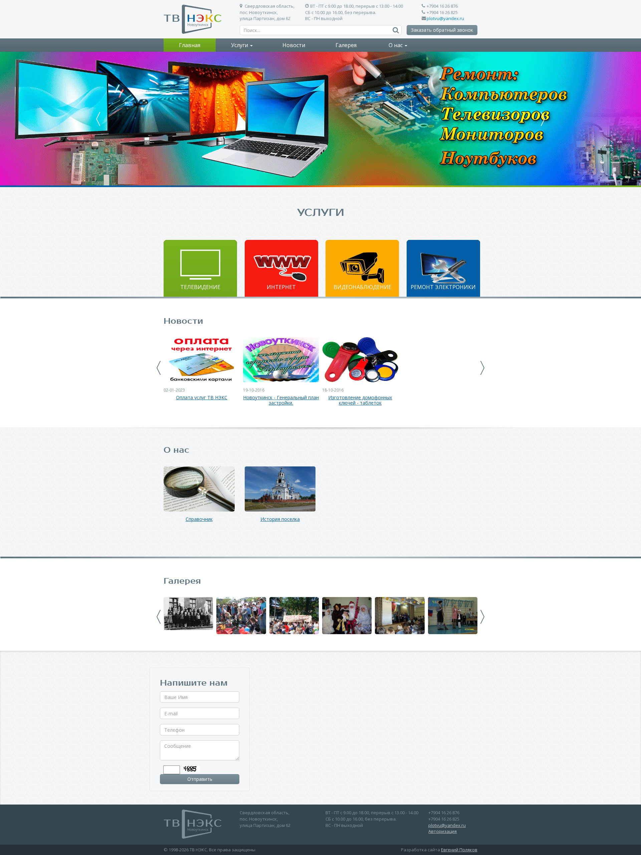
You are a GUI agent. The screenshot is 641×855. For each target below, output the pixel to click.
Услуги (240, 45)
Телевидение (200, 287)
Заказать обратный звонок (442, 30)
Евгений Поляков (459, 850)
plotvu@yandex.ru (445, 18)
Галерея (346, 45)
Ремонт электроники (443, 287)
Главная (189, 45)
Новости (293, 45)
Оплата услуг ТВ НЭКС (201, 398)
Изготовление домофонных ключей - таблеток (360, 400)
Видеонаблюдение (362, 287)
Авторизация (442, 831)
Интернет (281, 287)
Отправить (199, 779)
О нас (396, 45)
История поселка (280, 519)
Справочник (199, 519)
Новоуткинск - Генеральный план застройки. (281, 400)
